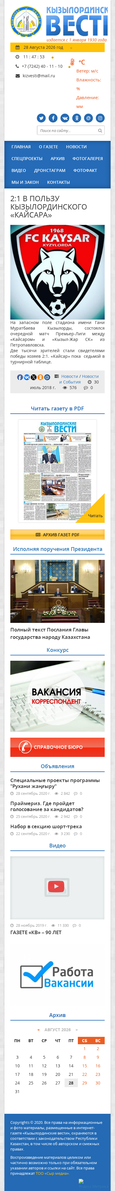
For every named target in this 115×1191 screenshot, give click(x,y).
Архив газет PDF (60, 534)
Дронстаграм (49, 170)
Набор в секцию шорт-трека (46, 826)
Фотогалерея (88, 158)
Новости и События (79, 379)
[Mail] (88, 118)
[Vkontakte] (64, 118)
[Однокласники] (76, 118)
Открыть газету (39, 433)
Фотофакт (85, 170)
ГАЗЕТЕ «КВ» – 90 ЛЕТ (36, 932)
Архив (58, 158)
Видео (19, 170)
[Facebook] (53, 118)
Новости (76, 146)
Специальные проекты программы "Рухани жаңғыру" (55, 783)
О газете (48, 146)
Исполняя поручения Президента (57, 548)
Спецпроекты (27, 158)
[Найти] (100, 130)
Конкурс (58, 649)
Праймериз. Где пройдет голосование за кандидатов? (46, 806)
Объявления (57, 766)
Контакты (58, 182)
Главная (21, 146)
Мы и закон (25, 182)
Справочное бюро (58, 747)
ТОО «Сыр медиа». (53, 1173)
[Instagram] (100, 118)
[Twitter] (41, 118)
